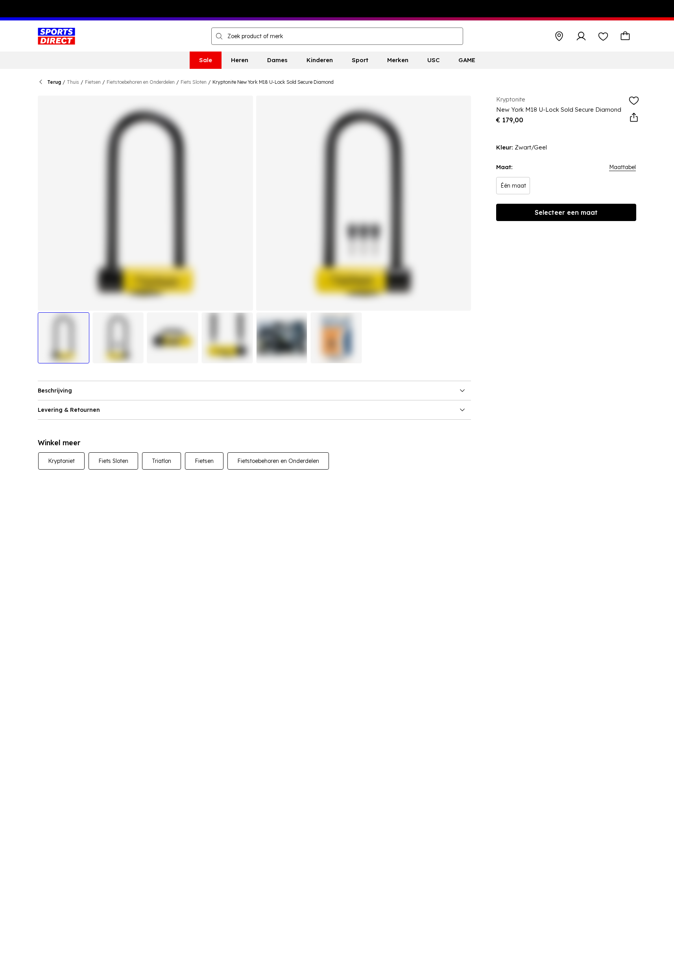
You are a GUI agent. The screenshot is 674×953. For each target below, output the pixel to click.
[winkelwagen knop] (625, 36)
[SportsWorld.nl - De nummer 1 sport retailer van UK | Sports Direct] (56, 36)
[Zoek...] (219, 36)
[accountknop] (581, 36)
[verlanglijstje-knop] (603, 36)
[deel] (634, 117)
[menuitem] (206, 60)
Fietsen (93, 82)
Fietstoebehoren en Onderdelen (141, 82)
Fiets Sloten (194, 82)
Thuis (73, 82)
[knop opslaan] (559, 36)
